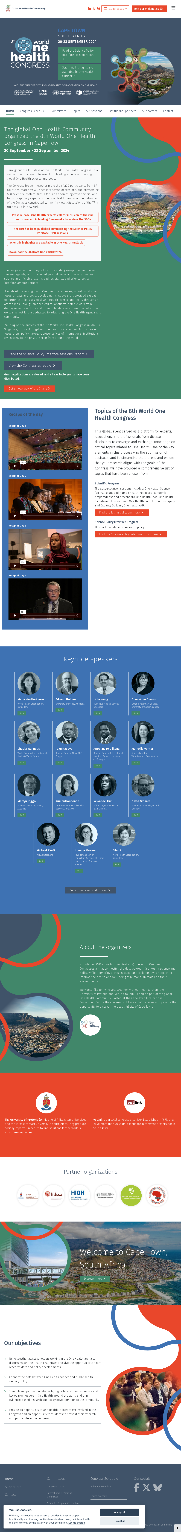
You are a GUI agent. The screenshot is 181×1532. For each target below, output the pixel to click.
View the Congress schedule (30, 365)
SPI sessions (94, 111)
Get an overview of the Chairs (28, 388)
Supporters (149, 111)
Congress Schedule (32, 111)
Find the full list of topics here (120, 512)
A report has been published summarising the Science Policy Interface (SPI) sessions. (53, 231)
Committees (58, 111)
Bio (21, 713)
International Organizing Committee (59, 1494)
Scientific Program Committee (63, 1503)
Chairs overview (98, 1495)
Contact (168, 111)
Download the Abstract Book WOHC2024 (35, 252)
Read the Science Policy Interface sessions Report (47, 354)
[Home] (25, 8)
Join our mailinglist (147, 8)
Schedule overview (100, 1486)
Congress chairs (55, 1486)
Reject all (120, 1520)
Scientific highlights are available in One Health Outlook (78, 72)
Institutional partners (122, 111)
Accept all (119, 1512)
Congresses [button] (116, 8)
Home (10, 111)
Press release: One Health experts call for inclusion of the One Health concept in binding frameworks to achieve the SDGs (53, 217)
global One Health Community (156, 1524)
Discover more (93, 1278)
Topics (76, 111)
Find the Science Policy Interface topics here (129, 534)
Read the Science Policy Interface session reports (78, 53)
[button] (177, 1528)
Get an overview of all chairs (88, 890)
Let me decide (76, 1522)
